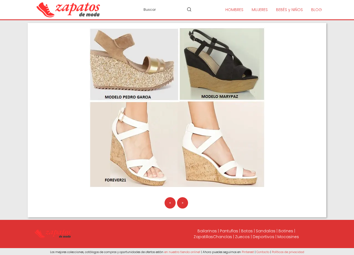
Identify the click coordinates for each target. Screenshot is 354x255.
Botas (247, 231)
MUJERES (260, 9)
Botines (285, 231)
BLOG (316, 9)
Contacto (262, 252)
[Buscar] (189, 9)
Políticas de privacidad (288, 252)
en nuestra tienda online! (182, 252)
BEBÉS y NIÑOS (289, 9)
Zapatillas (203, 237)
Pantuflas (229, 231)
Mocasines (288, 237)
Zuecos (242, 237)
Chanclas (222, 237)
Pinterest (248, 252)
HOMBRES (234, 9)
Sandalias (265, 231)
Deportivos (263, 237)
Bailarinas (207, 231)
